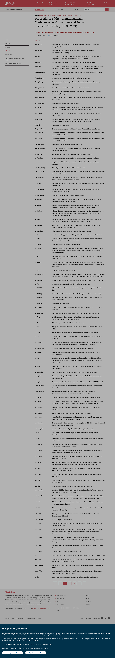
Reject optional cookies (36, 653)
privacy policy (12, 644)
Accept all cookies (12, 653)
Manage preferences (8, 648)
